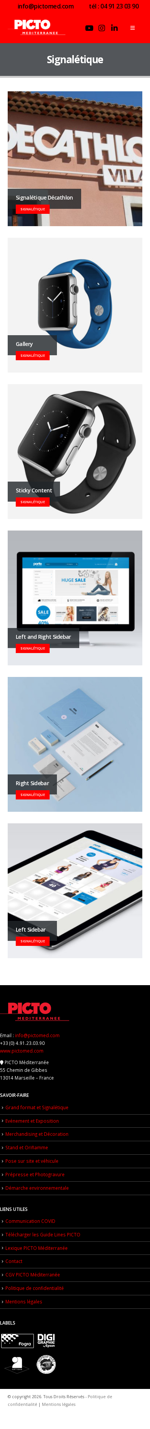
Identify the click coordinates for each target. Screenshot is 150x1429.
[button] (132, 27)
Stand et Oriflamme (26, 1147)
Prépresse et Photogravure (35, 1174)
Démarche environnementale (37, 1188)
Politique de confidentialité (34, 1288)
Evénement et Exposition (32, 1121)
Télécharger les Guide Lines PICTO (42, 1234)
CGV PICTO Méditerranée (32, 1274)
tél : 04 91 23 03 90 (113, 6)
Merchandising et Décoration (36, 1134)
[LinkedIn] (114, 27)
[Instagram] (102, 27)
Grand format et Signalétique (36, 1107)
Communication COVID (30, 1221)
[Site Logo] (36, 28)
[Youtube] (89, 27)
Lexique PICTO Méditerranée (36, 1248)
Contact (13, 1261)
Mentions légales (23, 1301)
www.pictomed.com (21, 1051)
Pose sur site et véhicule (31, 1161)
